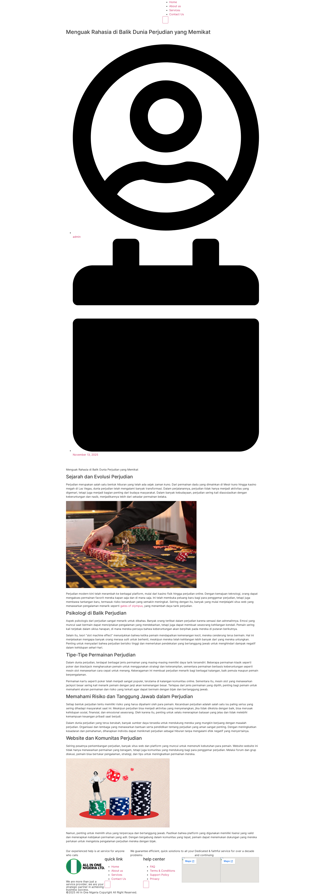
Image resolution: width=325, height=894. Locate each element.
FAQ (152, 866)
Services (174, 10)
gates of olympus (131, 606)
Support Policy (159, 874)
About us (175, 6)
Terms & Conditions (162, 870)
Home (173, 2)
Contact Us (176, 14)
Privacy (154, 878)
